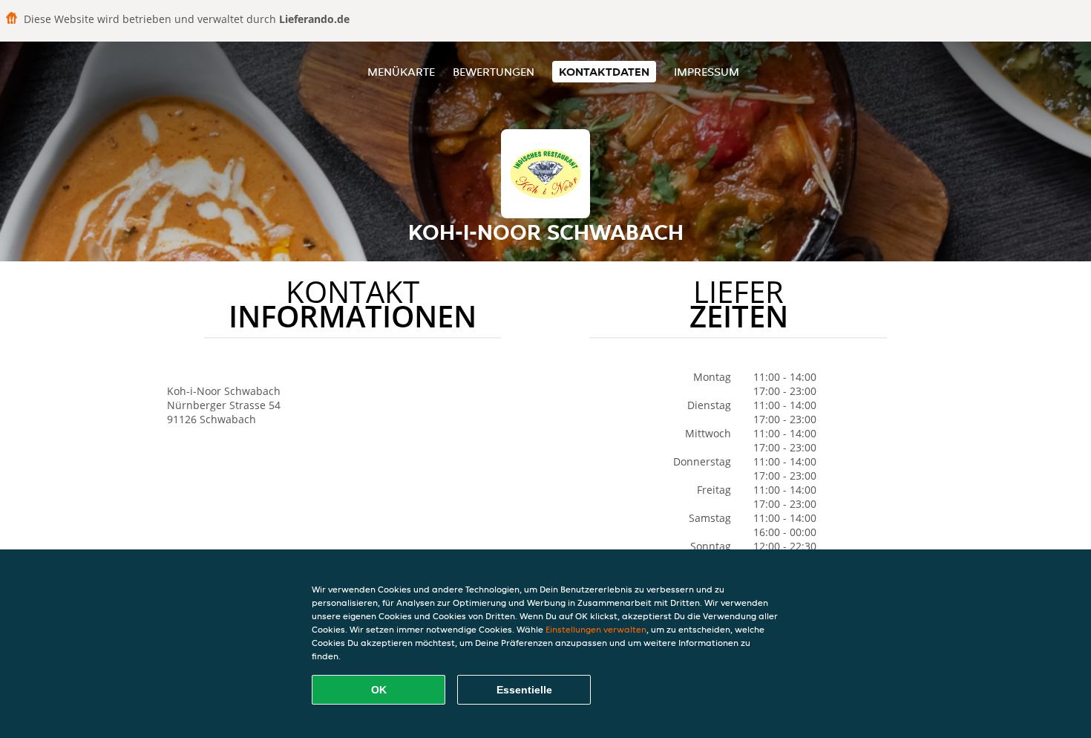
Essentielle (524, 690)
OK (379, 690)
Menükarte (401, 71)
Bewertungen (493, 71)
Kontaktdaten (604, 71)
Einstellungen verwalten (596, 629)
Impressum (706, 71)
